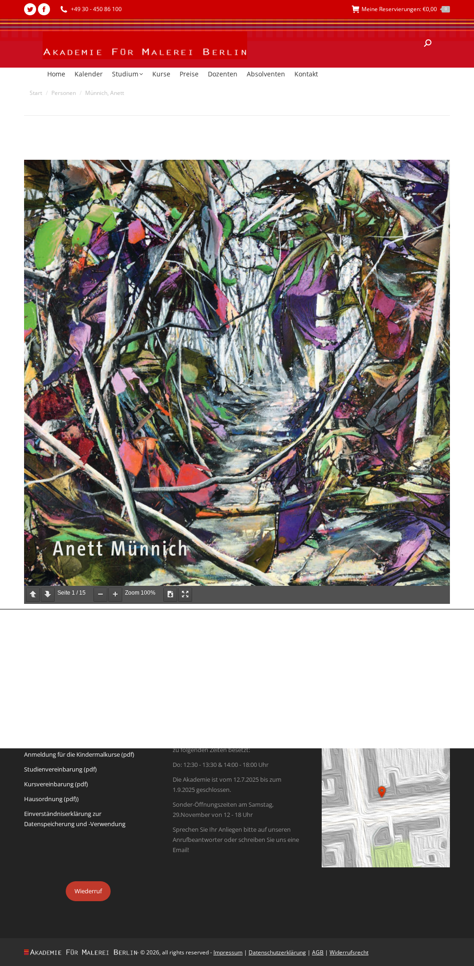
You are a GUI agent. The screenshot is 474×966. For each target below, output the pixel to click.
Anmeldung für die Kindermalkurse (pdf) (79, 754)
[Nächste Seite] (48, 595)
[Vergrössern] (115, 595)
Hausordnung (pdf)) (51, 799)
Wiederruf (88, 891)
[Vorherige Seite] (33, 595)
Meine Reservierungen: (404, 9)
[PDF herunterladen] (170, 595)
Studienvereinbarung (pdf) (60, 769)
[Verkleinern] (100, 595)
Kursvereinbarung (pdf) (56, 784)
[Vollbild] (185, 595)
